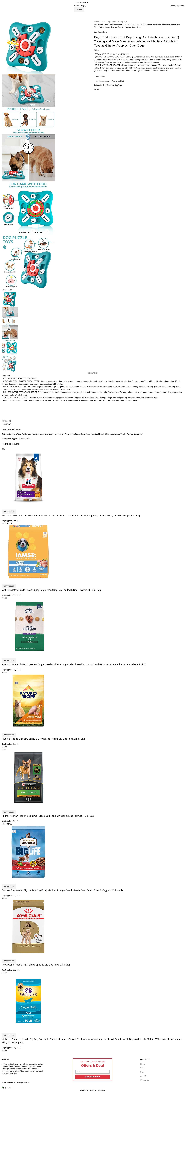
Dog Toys (123, 22)
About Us (143, 1076)
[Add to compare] (4, 507)
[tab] (92, 373)
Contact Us (144, 1080)
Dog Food (16, 521)
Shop (103, 22)
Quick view (10, 507)
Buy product (101, 76)
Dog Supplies (112, 22)
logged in (15, 439)
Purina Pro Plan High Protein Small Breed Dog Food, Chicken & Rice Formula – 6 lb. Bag (48, 816)
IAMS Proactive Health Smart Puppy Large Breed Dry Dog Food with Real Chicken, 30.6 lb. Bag (51, 590)
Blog (142, 1072)
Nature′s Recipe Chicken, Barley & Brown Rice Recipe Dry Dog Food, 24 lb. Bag (43, 738)
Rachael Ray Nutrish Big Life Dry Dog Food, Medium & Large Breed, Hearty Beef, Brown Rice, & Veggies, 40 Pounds (62, 890)
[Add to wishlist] (16, 507)
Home (96, 22)
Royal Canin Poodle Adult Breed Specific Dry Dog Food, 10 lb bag (36, 964)
